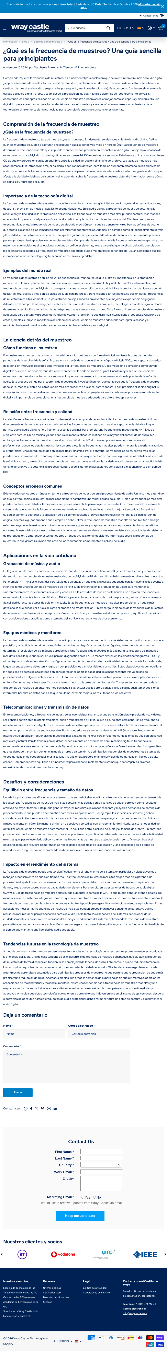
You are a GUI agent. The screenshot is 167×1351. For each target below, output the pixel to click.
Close (162, 6)
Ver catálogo (5, 28)
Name (8, 1025)
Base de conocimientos (48, 41)
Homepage (10, 41)
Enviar (18, 1092)
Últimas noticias (52, 1287)
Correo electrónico (81, 1025)
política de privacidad (95, 1287)
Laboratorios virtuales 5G (17, 1316)
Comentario (12, 1046)
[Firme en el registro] (151, 28)
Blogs (25, 41)
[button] (1, 1254)
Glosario (47, 1302)
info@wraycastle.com (135, 1313)
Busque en (108, 28)
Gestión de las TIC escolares (19, 1297)
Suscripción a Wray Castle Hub (20, 1311)
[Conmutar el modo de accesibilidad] (162, 15)
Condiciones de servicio (96, 1292)
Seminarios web (52, 1292)
